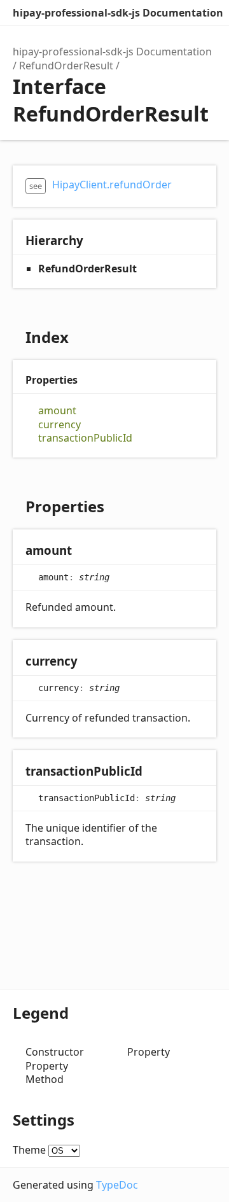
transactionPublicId (85, 438)
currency (59, 424)
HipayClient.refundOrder (112, 185)
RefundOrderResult (66, 66)
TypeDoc (117, 1185)
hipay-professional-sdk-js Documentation (118, 13)
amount (57, 410)
